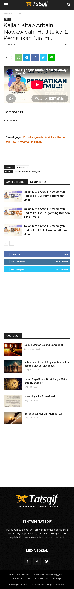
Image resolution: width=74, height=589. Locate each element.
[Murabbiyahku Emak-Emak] (13, 401)
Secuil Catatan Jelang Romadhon (44, 345)
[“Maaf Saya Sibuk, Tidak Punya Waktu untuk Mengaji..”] (13, 384)
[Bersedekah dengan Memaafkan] (13, 418)
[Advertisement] (37, 154)
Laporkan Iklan (41, 578)
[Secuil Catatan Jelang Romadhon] (13, 349)
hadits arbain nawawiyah (27, 171)
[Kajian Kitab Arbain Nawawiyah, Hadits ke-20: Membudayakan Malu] (13, 196)
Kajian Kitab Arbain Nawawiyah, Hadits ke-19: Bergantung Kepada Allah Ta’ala (46, 213)
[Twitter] (46, 561)
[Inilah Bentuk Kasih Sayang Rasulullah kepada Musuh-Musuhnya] (13, 366)
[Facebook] (27, 561)
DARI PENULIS (38, 182)
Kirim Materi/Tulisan (19, 574)
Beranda (8, 13)
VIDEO (19, 13)
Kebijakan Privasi (21, 578)
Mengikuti (62, 261)
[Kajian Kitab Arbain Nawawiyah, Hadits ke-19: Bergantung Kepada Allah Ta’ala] (13, 213)
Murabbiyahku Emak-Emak (40, 396)
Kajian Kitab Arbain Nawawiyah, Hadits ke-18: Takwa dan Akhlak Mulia (45, 230)
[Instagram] (37, 561)
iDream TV (22, 167)
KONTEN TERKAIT (16, 182)
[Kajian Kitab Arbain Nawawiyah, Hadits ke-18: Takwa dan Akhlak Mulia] (13, 230)
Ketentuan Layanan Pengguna (47, 574)
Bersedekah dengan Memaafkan (43, 413)
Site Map (56, 578)
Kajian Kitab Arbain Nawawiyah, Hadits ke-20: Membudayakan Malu (44, 196)
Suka (65, 254)
